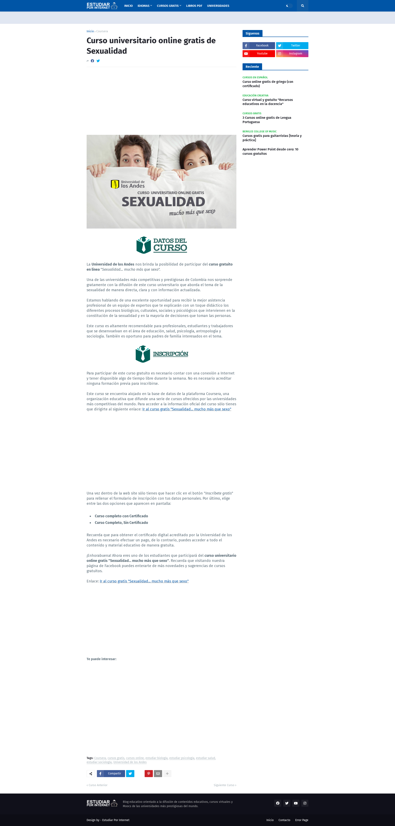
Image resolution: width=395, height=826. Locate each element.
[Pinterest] (149, 773)
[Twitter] (98, 61)
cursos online (135, 758)
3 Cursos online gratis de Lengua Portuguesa (267, 120)
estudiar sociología (99, 762)
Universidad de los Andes (130, 762)
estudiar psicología (181, 758)
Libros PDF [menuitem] (194, 6)
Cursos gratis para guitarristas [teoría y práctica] (272, 138)
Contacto (284, 820)
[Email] (158, 773)
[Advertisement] (161, 101)
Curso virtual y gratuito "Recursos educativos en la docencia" (268, 102)
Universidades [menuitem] (218, 6)
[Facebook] (92, 61)
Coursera (102, 31)
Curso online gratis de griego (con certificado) (268, 84)
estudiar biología (156, 758)
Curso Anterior (98, 785)
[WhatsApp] (139, 773)
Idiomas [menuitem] (143, 6)
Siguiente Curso (224, 785)
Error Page (301, 820)
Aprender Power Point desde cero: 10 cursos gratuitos (270, 151)
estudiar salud (205, 758)
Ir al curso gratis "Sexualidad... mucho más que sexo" (186, 409)
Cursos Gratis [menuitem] (168, 6)
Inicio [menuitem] (128, 6)
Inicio (90, 31)
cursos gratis (116, 758)
